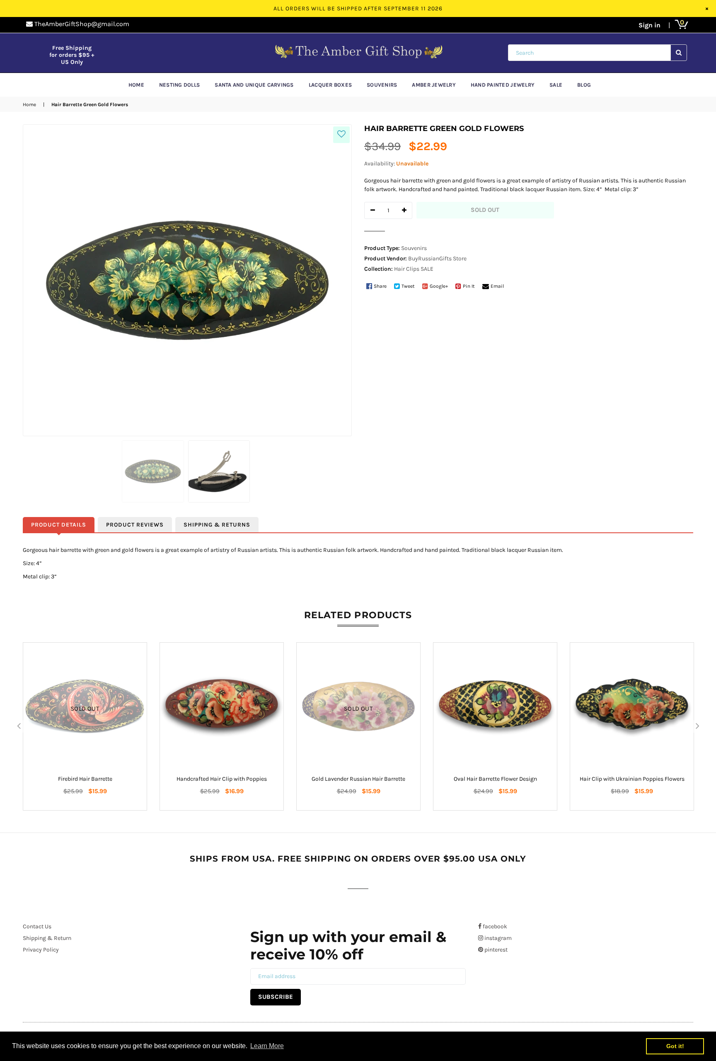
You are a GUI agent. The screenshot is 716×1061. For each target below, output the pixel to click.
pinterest (495, 949)
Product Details (58, 524)
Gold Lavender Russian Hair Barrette (358, 778)
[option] (85, 726)
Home (29, 104)
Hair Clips (406, 268)
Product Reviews (135, 524)
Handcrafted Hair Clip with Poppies (222, 778)
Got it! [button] (675, 1046)
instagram (497, 938)
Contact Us (37, 926)
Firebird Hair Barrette (85, 778)
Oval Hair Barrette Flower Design (495, 778)
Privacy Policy (41, 949)
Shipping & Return (47, 938)
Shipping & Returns (217, 524)
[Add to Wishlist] (341, 134)
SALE (427, 268)
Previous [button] (18, 726)
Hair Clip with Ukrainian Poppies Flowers (632, 778)
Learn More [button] (267, 1045)
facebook (494, 926)
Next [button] (697, 726)
